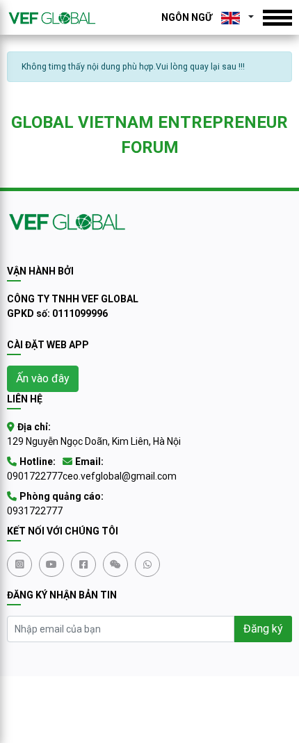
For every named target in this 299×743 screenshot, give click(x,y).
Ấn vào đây (43, 378)
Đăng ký (263, 628)
